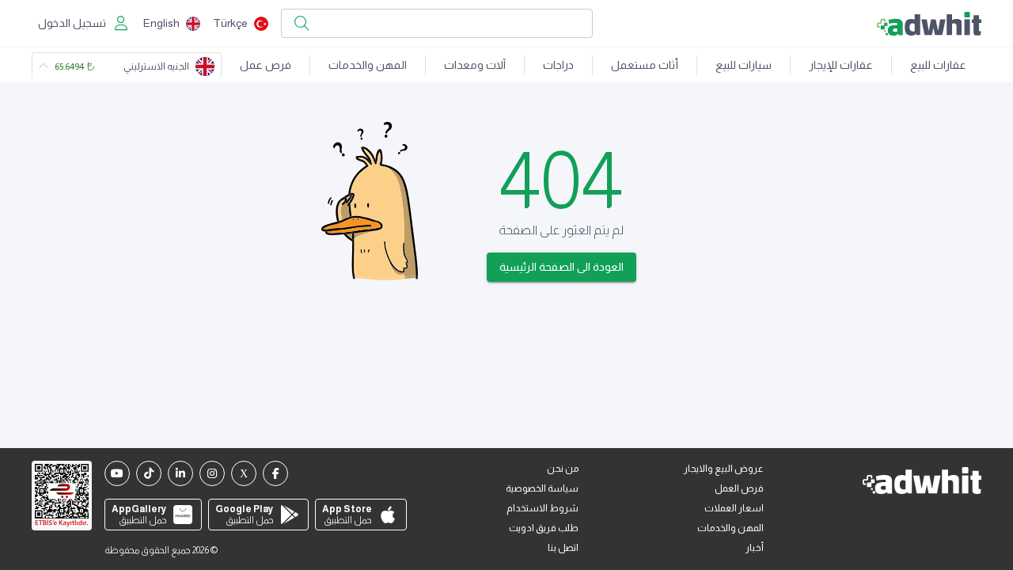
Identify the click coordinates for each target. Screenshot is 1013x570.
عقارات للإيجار (841, 65)
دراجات (558, 65)
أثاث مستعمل (644, 65)
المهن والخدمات (367, 65)
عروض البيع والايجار (724, 468)
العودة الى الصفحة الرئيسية (561, 266)
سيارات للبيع (743, 65)
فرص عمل (265, 65)
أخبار (755, 547)
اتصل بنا (563, 547)
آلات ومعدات (475, 65)
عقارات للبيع (938, 65)
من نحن (563, 468)
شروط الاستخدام (542, 508)
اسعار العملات (734, 508)
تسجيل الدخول (72, 23)
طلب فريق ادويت (544, 528)
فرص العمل (739, 488)
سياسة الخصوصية (542, 488)
